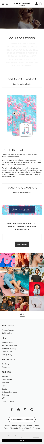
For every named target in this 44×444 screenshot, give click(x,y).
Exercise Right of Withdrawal (22, 419)
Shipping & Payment (9, 345)
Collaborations (7, 333)
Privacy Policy (7, 355)
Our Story (5, 364)
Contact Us (6, 367)
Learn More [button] (36, 437)
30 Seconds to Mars (9, 392)
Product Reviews (8, 330)
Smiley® (5, 376)
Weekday (5, 382)
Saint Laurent (7, 379)
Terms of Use (7, 351)
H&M (3, 386)
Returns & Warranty (9, 348)
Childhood (5, 395)
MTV (3, 398)
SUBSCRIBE (22, 244)
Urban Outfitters (8, 401)
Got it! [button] (22, 440)
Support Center (7, 342)
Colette (4, 389)
